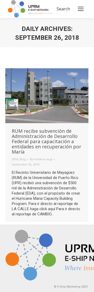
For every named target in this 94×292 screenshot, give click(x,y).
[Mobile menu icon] (80, 8)
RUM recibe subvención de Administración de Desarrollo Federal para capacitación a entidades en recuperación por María (46, 141)
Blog (23, 159)
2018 (15, 159)
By (41, 159)
